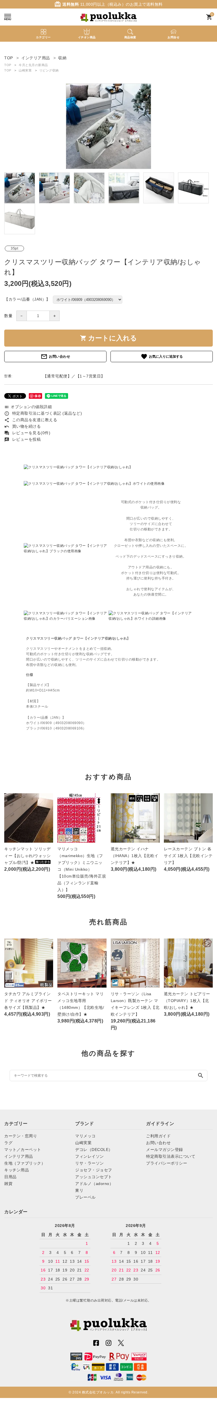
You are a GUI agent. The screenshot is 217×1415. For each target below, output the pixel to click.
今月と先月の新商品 (33, 65)
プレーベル (85, 1197)
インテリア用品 (18, 1156)
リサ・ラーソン (89, 1163)
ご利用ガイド (158, 1136)
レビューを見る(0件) (27, 433)
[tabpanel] (108, 126)
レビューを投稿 (22, 439)
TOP (7, 65)
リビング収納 (49, 70)
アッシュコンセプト (93, 1176)
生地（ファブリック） (24, 1163)
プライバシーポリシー (166, 1163)
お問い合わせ (55, 356)
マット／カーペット (22, 1149)
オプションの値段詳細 (28, 406)
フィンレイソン (89, 1156)
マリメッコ (85, 1136)
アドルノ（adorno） (94, 1183)
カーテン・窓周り (20, 1136)
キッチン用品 (16, 1170)
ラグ (8, 1142)
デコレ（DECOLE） (94, 1149)
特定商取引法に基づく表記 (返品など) (43, 413)
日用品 (10, 1176)
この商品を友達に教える (30, 419)
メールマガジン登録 (164, 1149)
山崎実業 (25, 70)
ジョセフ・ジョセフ (93, 1170)
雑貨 (8, 1183)
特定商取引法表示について (170, 1156)
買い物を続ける (22, 426)
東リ (79, 1190)
